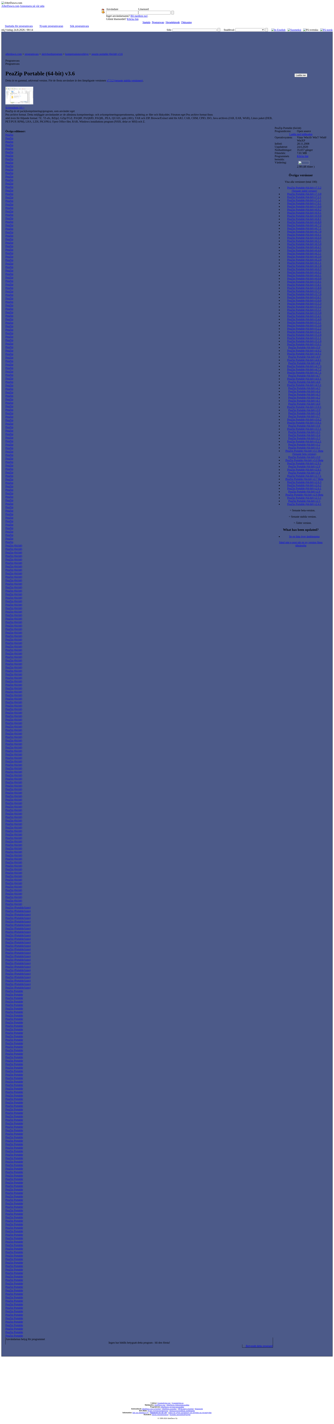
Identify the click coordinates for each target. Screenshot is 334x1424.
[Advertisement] (167, 41)
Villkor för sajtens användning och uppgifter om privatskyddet (190, 1413)
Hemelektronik (173, 22)
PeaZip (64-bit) (13, 545)
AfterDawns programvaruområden (172, 1407)
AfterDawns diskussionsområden (177, 1405)
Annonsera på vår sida (32, 6)
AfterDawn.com (10, 6)
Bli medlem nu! (139, 15)
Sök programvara (79, 26)
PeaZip (9, 134)
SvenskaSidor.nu (178, 1403)
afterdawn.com (13, 54)
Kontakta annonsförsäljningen (180, 1414)
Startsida (146, 22)
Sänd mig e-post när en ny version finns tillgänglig (301, 544)
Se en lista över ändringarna (304, 536)
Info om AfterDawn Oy (141, 1413)
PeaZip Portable (14, 991)
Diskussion (186, 22)
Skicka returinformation (160, 1414)
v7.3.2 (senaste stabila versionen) (125, 80)
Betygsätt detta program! (259, 1345)
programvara (32, 54)
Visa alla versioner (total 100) (301, 181)
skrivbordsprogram (52, 54)
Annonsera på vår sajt (158, 1413)
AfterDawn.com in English (151, 1409)
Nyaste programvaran (51, 26)
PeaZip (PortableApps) (18, 907)
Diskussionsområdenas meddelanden (182, 1411)
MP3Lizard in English (186, 1409)
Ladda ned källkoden (300, 134)
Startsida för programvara (19, 26)
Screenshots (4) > (15, 107)
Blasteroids (199, 1409)
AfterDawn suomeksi (169, 1409)
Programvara (158, 22)
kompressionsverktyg (77, 54)
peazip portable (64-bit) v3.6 (107, 54)
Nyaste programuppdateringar (158, 1411)
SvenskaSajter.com (163, 1403)
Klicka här (132, 19)
